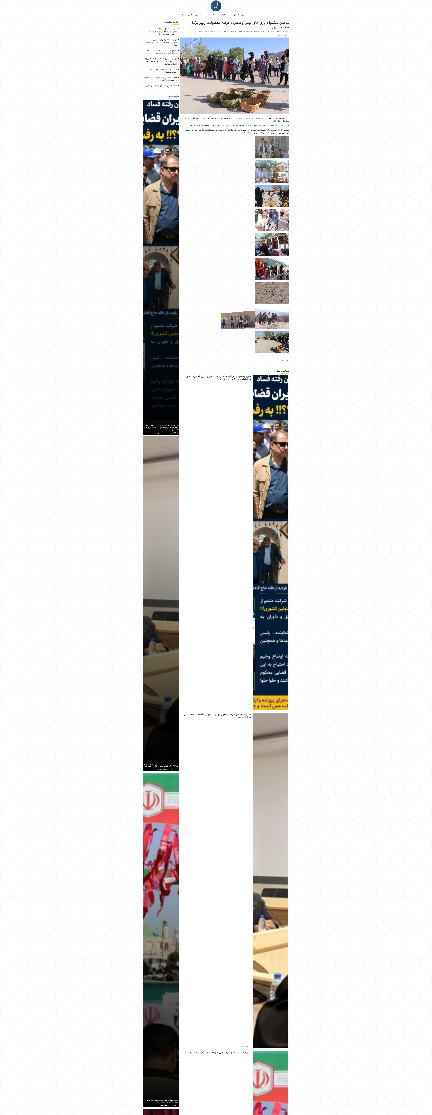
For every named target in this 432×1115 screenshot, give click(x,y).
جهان (183, 15)
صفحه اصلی (246, 15)
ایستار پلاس (234, 15)
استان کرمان (199, 15)
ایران (190, 15)
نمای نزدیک (222, 15)
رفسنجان (211, 15)
